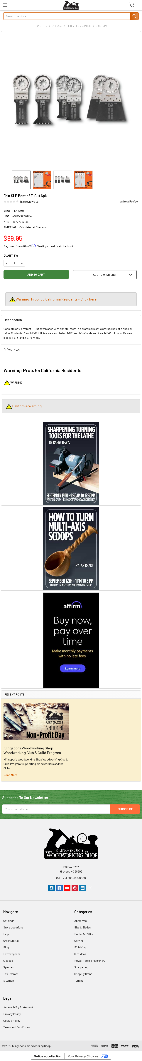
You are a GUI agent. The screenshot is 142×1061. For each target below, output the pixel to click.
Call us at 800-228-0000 (71, 878)
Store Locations (13, 927)
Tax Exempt (10, 974)
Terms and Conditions (16, 1027)
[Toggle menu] (5, 5)
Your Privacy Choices (83, 1056)
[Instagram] (51, 888)
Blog (6, 947)
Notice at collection (48, 1056)
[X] (90, 888)
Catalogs (8, 920)
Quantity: (11, 255)
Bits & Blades (82, 927)
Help (6, 934)
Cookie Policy (11, 1020)
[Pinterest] (75, 888)
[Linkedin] (82, 888)
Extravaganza (12, 954)
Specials (8, 967)
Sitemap (8, 980)
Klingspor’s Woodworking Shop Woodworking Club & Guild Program (32, 750)
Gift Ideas (80, 954)
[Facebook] (59, 888)
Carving (79, 940)
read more (10, 775)
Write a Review (129, 201)
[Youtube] (67, 888)
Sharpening (81, 967)
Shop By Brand (83, 974)
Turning (78, 980)
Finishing (80, 947)
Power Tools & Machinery (89, 960)
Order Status (11, 940)
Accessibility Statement (18, 1007)
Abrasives (80, 920)
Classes (8, 960)
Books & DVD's (83, 934)
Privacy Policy (12, 1014)
